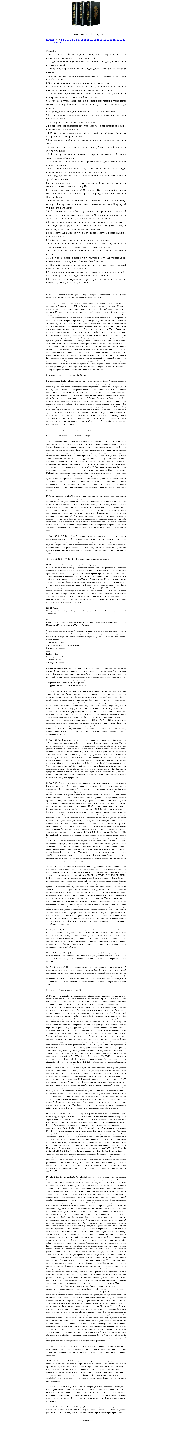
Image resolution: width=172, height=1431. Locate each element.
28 (60, 42)
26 (54, 42)
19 (111, 40)
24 (47, 42)
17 (105, 40)
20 (114, 40)
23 (124, 40)
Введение (50, 40)
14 (95, 40)
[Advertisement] (8, 45)
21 (118, 40)
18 (108, 40)
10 (82, 40)
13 (91, 40)
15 (98, 40)
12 (88, 40)
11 (85, 40)
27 (57, 42)
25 (50, 42)
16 (101, 40)
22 (121, 40)
